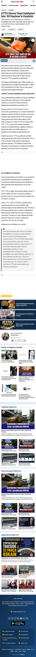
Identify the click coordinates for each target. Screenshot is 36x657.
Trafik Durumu (24, 634)
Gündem (33, 5)
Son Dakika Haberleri (10, 643)
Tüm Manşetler (25, 638)
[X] (12, 618)
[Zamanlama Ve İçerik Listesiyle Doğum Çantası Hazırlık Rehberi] (9, 371)
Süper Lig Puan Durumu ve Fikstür (10, 638)
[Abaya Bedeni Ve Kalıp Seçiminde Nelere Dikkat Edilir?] (27, 354)
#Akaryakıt (20, 29)
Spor (32, 649)
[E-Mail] (12, 340)
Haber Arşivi (24, 643)
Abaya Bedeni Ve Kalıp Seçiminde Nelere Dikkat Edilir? (26, 362)
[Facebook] (15, 340)
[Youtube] (24, 340)
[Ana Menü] (2, 1)
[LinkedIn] (18, 618)
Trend (20, 651)
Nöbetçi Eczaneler (10, 631)
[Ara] (33, 2)
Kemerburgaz (13, 5)
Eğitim (28, 649)
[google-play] (18, 623)
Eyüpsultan (24, 5)
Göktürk (4, 5)
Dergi (15, 651)
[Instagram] (21, 340)
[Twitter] (18, 340)
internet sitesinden (17, 194)
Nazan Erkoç (15, 335)
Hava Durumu (24, 631)
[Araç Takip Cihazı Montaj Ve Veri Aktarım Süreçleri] (9, 388)
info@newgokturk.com (19, 611)
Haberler (3, 10)
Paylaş (5, 60)
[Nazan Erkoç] (5, 336)
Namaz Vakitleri (9, 634)
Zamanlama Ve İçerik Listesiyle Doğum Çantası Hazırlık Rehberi (8, 378)
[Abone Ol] (33, 61)
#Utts (3, 29)
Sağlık (11, 651)
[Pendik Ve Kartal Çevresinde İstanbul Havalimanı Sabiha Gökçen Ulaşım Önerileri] (27, 388)
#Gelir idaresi (11, 29)
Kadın (24, 651)
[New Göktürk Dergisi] (17, 1)
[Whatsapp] (24, 618)
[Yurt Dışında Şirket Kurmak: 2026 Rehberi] (9, 354)
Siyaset (24, 649)
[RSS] (27, 618)
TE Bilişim (22, 654)
